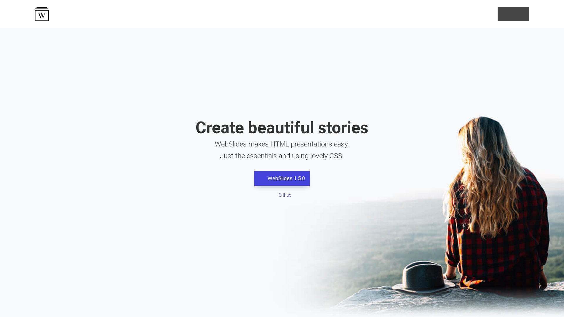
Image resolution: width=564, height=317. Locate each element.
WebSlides (42, 14)
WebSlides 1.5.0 (285, 178)
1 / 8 (282, 303)
